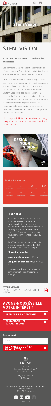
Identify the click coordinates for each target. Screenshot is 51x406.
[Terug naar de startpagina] (10, 3)
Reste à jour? (9, 335)
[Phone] (42, 3)
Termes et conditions (25, 401)
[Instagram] (34, 399)
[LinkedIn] (16, 399)
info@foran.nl (25, 378)
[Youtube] (28, 399)
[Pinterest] (22, 399)
